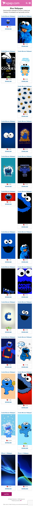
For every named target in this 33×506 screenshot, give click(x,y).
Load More (6, 494)
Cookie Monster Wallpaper (8, 16)
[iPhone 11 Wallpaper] (8, 470)
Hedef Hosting (12, 504)
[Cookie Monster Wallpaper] (8, 22)
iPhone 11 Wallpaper (6, 453)
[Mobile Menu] (30, 3)
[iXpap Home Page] (10, 3)
